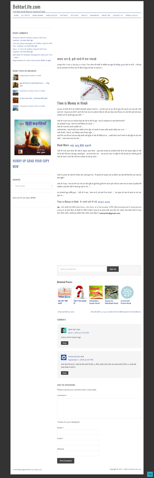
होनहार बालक (104, 202)
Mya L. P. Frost (18, 49)
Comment (62, 395)
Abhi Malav (17, 55)
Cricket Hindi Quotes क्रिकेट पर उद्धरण (38, 60)
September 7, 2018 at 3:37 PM (80, 359)
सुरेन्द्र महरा (72, 329)
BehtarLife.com (26, 6)
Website (60, 449)
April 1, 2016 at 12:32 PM (78, 332)
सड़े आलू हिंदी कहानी (80, 145)
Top (150, 474)
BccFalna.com (37, 470)
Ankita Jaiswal (74, 356)
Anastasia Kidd (18, 38)
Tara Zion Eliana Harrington (23, 43)
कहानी (123, 65)
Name (60, 427)
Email (60, 438)
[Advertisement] (99, 38)
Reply (65, 343)
